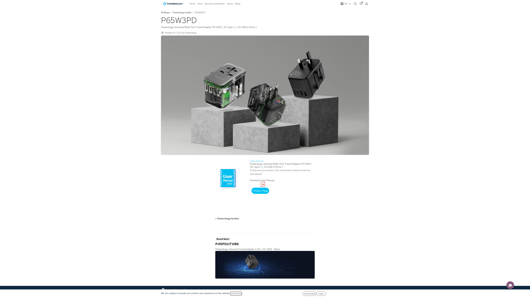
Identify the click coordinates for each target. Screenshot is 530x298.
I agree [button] (321, 294)
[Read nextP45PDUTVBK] (265, 265)
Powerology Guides (182, 12)
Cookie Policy (236, 293)
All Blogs (165, 12)
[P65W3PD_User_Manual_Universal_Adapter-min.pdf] (263, 184)
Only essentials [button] (309, 294)
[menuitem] (192, 3)
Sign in (367, 3)
